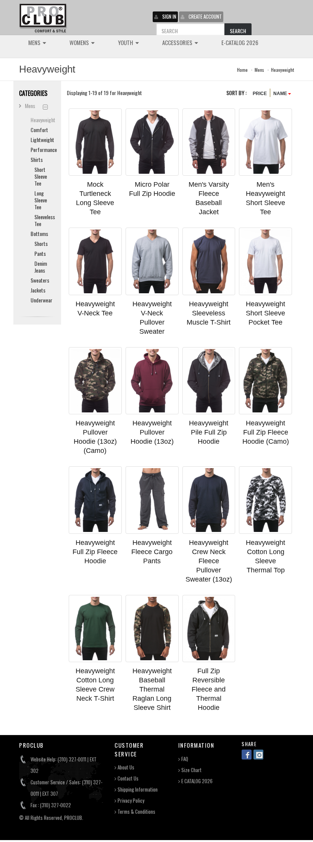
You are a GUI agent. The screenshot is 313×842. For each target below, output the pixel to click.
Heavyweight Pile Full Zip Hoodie (208, 432)
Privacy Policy (130, 800)
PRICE (260, 93)
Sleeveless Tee (42, 220)
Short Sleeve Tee (40, 176)
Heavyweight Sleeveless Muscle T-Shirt (209, 313)
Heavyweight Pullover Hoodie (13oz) (152, 432)
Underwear (40, 300)
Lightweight (40, 140)
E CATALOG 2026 (196, 781)
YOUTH (126, 42)
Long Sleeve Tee (40, 200)
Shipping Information (137, 789)
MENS (35, 42)
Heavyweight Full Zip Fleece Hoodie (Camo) (265, 432)
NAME (280, 93)
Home (242, 69)
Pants (40, 253)
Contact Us (127, 778)
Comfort (39, 130)
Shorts (41, 243)
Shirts (37, 159)
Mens (259, 69)
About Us (125, 767)
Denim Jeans (40, 266)
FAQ (184, 759)
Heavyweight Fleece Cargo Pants (152, 552)
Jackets (38, 290)
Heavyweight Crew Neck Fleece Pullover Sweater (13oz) (209, 561)
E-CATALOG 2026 (239, 42)
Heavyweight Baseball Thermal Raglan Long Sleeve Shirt (152, 689)
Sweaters (40, 280)
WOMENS (79, 42)
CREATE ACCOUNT (205, 16)
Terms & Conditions (135, 811)
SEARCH (238, 31)
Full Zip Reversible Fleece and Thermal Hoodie (209, 689)
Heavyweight (282, 69)
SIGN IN (169, 16)
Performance (40, 149)
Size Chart (191, 770)
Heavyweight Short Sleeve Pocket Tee (265, 313)
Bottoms (39, 233)
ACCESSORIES (178, 42)
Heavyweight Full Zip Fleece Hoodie (95, 552)
